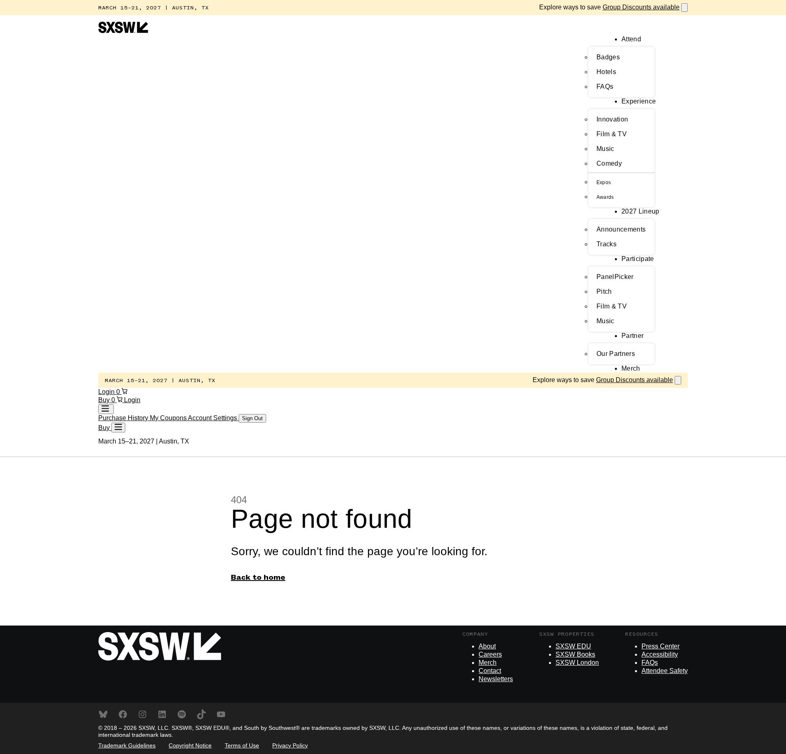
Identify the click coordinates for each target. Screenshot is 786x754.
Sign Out (252, 418)
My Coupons (169, 417)
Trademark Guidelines (127, 745)
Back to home (258, 578)
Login (107, 391)
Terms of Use (242, 745)
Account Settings (213, 417)
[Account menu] (106, 409)
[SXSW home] (123, 30)
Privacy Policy (290, 745)
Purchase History (124, 417)
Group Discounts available (641, 7)
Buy (104, 399)
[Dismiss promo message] (684, 7)
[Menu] (118, 427)
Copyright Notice (190, 745)
